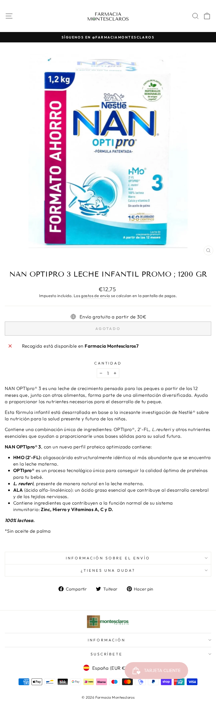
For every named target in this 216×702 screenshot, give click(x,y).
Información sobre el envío (108, 558)
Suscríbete (107, 654)
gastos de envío (95, 295)
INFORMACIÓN (106, 640)
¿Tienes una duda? (108, 570)
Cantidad (108, 363)
